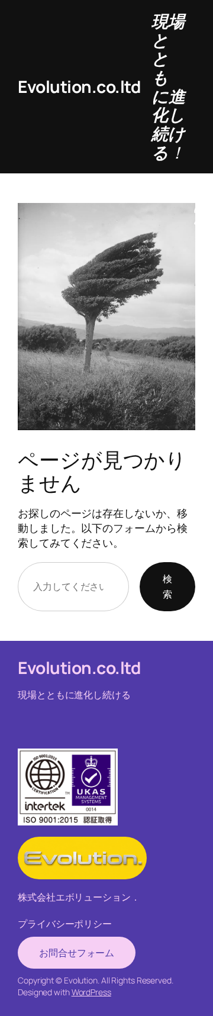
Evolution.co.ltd (79, 86)
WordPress (91, 992)
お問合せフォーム (76, 952)
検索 (167, 586)
